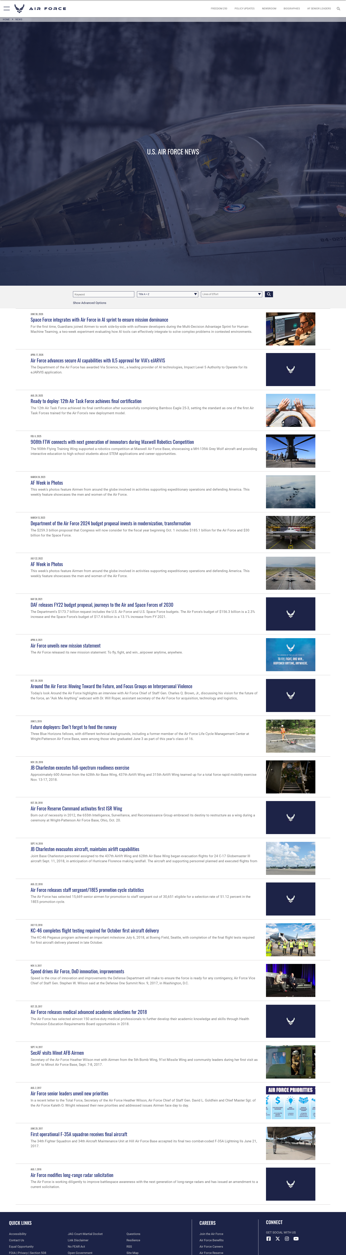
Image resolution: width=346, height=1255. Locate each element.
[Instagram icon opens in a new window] (287, 1238)
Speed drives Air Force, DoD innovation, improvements (77, 971)
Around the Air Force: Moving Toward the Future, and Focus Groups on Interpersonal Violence (111, 686)
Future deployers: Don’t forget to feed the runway (74, 726)
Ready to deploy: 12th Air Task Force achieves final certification (86, 400)
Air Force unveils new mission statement (66, 645)
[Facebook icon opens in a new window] (268, 1238)
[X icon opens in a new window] (277, 1238)
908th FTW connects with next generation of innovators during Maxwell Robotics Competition (112, 441)
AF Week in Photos (47, 482)
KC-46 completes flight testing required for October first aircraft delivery (95, 930)
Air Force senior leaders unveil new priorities (69, 1093)
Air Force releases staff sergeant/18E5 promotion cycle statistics (87, 889)
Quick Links (20, 1222)
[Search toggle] (339, 8)
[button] (6, 8)
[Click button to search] (269, 294)
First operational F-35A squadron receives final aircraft (79, 1134)
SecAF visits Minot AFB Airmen (57, 1052)
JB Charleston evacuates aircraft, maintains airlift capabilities (85, 848)
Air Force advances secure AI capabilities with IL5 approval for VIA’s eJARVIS (98, 360)
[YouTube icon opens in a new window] (296, 1238)
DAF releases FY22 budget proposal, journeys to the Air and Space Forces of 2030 (102, 604)
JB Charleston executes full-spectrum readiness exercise (80, 767)
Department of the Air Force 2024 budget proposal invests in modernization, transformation (111, 523)
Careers (207, 1222)
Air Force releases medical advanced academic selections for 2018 (89, 1011)
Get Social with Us (281, 1232)
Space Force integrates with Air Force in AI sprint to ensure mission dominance (99, 319)
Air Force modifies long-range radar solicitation (72, 1174)
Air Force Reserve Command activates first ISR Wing (76, 808)
